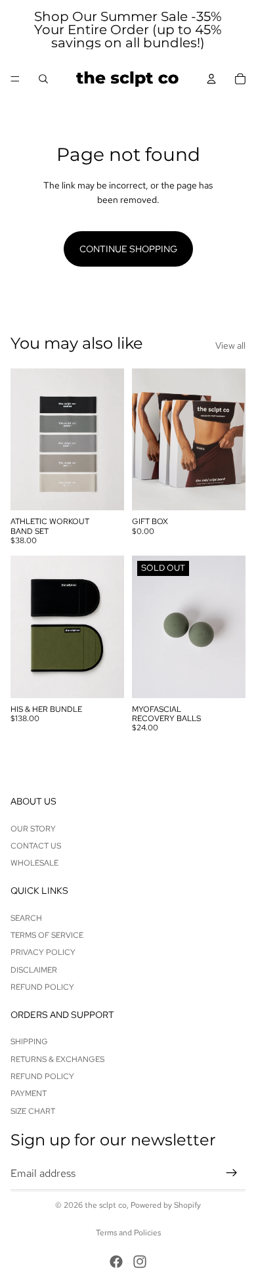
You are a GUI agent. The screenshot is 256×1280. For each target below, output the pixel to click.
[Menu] (15, 79)
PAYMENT (29, 1094)
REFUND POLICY (42, 987)
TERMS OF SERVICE (47, 935)
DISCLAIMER (34, 970)
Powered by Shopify (166, 1205)
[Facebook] (116, 1261)
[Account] (211, 78)
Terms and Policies (128, 1232)
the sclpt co (106, 1205)
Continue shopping (128, 249)
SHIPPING (29, 1042)
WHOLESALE (34, 863)
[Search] (43, 78)
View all (230, 345)
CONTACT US (36, 846)
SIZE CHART (33, 1111)
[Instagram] (140, 1261)
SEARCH (26, 918)
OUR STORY (33, 829)
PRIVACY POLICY (43, 953)
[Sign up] (231, 1173)
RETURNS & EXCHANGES (57, 1059)
